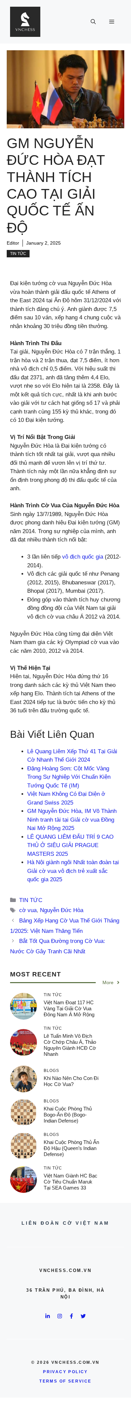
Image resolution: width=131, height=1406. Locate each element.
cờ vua (28, 910)
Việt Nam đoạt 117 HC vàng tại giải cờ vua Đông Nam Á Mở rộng (69, 1008)
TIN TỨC (18, 253)
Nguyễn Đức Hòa (61, 910)
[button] (93, 22)
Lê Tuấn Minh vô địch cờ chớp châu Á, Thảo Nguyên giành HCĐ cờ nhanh (70, 1045)
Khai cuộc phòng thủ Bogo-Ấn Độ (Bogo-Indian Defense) (68, 1115)
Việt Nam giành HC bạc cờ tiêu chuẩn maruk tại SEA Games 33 (70, 1182)
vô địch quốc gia (82, 557)
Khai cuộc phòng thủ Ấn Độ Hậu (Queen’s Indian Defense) (71, 1148)
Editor (13, 243)
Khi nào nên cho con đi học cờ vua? (71, 1081)
